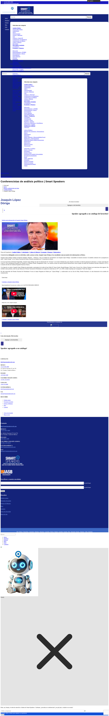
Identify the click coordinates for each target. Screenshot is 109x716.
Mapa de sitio (7, 414)
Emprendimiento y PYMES (19, 52)
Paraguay (82, 531)
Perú (69, 531)
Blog (6, 25)
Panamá (56, 531)
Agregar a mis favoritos (73, 205)
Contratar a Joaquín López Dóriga (10, 282)
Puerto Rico (25, 531)
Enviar (2, 491)
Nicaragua (42, 531)
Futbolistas (15, 59)
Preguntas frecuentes (8, 401)
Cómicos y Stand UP (18, 38)
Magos (14, 77)
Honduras (37, 531)
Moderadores (16, 86)
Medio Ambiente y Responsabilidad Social (34, 137)
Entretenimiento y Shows (19, 53)
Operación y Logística (18, 93)
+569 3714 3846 (4, 384)
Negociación (16, 92)
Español (91, 1)
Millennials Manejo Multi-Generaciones (34, 140)
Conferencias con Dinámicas (20, 39)
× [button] (106, 209)
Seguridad (15, 104)
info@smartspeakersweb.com (11, 3)
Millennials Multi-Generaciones (20, 85)
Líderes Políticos (17, 75)
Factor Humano (16, 56)
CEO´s (14, 32)
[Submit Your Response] (85, 711)
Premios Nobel (16, 97)
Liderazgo (15, 73)
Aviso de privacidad (8, 413)
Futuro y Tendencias (18, 60)
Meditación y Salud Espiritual (20, 83)
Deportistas (15, 43)
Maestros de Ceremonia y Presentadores (22, 76)
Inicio (6, 18)
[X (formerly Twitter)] (4, 210)
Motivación (15, 87)
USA (17, 531)
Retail (14, 102)
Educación (15, 50)
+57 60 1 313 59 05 (5, 379)
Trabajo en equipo (17, 107)
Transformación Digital (18, 109)
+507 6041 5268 (4, 375)
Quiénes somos (7, 400)
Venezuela (73, 531)
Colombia (61, 531)
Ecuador (66, 531)
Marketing (15, 80)
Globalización (16, 63)
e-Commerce (16, 46)
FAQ (6, 27)
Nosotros (7, 20)
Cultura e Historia (17, 42)
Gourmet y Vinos (17, 65)
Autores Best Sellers (29, 86)
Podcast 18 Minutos (8, 403)
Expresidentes (16, 55)
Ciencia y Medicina (17, 35)
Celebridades (16, 31)
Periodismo (15, 96)
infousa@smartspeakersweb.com (8, 393)
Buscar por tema (5, 173)
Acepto (2, 714)
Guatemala (31, 531)
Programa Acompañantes (19, 100)
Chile (86, 531)
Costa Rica (47, 531)
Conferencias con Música (19, 41)
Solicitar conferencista (6, 177)
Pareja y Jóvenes (17, 94)
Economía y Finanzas (18, 48)
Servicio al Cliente (17, 106)
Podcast (6, 22)
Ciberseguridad (16, 33)
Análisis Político (28, 84)
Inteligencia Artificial (18, 70)
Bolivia (52, 531)
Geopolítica (16, 62)
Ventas (14, 110)
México (21, 531)
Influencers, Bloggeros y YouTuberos (22, 68)
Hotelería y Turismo (18, 66)
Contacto (7, 29)
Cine (14, 36)
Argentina (90, 531)
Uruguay (77, 531)
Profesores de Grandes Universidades (33, 154)
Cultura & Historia (35, 252)
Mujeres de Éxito (17, 90)
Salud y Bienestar (17, 103)
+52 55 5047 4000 (8, 2)
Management (16, 79)
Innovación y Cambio (18, 69)
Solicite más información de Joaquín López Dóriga (14, 220)
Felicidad (15, 58)
